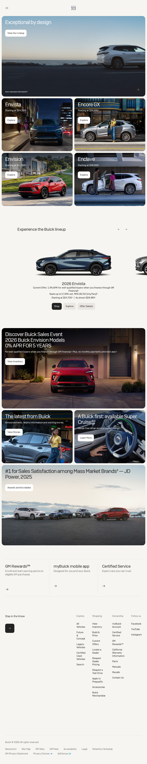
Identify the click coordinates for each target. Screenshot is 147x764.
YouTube (135, 629)
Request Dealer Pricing (96, 661)
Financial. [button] (67, 351)
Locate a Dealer (96, 651)
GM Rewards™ (117, 642)
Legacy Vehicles (81, 646)
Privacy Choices (41, 754)
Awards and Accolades (19, 487)
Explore (11, 120)
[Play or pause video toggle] (138, 89)
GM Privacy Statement (16, 754)
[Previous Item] (118, 229)
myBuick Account (116, 625)
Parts (115, 661)
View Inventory (15, 361)
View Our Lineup (15, 33)
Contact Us (118, 677)
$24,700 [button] (21, 110)
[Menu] (6, 8)
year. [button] (114, 351)
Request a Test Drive (97, 671)
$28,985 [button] (90, 297)
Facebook (136, 623)
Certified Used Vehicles (81, 656)
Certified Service (116, 634)
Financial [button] (73, 290)
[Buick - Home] (73, 5)
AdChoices (63, 754)
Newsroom (11, 749)
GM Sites (40, 749)
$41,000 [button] (21, 165)
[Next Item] (126, 229)
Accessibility (70, 749)
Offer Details (86, 306)
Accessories (98, 687)
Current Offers (96, 642)
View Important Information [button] (16, 92)
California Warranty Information (118, 652)
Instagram (136, 634)
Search (80, 664)
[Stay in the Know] (9, 628)
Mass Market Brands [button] (96, 471)
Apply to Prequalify (97, 680)
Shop (56, 306)
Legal (84, 749)
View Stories (13, 432)
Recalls (116, 672)
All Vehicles (81, 625)
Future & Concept (81, 635)
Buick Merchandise (98, 694)
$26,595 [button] (94, 110)
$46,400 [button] (94, 165)
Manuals (116, 666)
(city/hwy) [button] (92, 293)
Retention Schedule (102, 749)
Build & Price (96, 634)
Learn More (86, 437)
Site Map (26, 749)
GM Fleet (54, 749)
